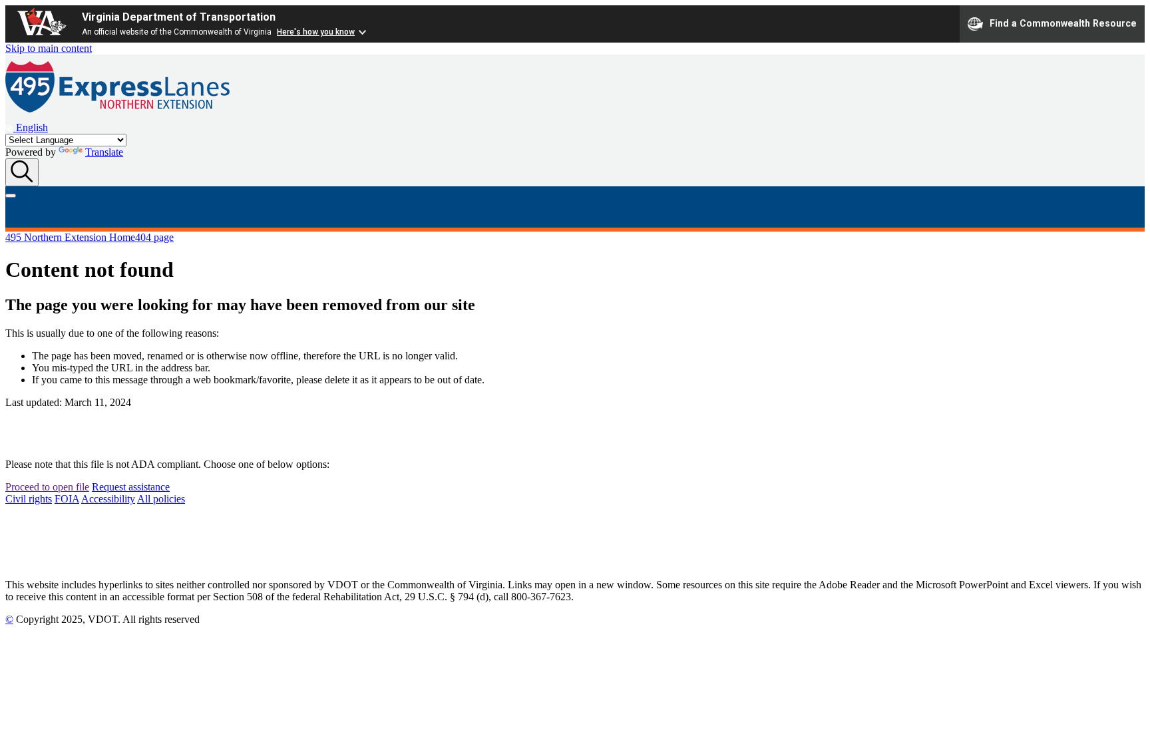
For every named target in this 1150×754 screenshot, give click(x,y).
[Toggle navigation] (10, 196)
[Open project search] (22, 172)
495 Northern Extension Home (70, 237)
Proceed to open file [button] (47, 486)
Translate (104, 152)
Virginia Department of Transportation (179, 17)
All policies (161, 498)
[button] (26, 127)
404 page (154, 237)
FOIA (67, 498)
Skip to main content (48, 48)
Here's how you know (316, 32)
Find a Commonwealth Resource (1063, 22)
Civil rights (28, 498)
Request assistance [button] (131, 486)
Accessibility (108, 498)
